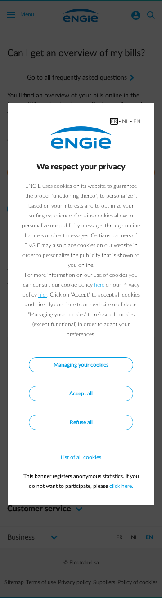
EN (136, 121)
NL (125, 121)
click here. (121, 486)
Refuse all (81, 422)
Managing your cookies (81, 365)
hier (42, 294)
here (99, 285)
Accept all (81, 393)
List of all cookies (81, 457)
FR (114, 121)
